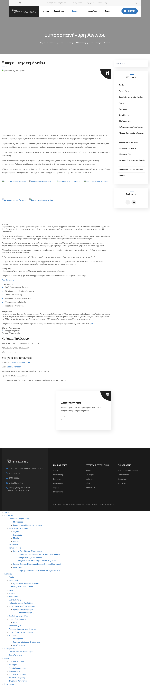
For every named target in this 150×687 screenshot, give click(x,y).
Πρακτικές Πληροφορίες (19, 519)
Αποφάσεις (102, 3)
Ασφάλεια (123, 109)
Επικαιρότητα (77, 3)
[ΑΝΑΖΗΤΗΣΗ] (145, 63)
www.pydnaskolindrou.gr (22, 362)
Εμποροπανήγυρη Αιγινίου (24, 609)
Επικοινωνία (129, 11)
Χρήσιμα (122, 175)
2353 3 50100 (14, 473)
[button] (15, 188)
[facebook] (16, 3)
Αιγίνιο (88, 470)
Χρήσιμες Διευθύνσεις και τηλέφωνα (28, 525)
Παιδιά (121, 85)
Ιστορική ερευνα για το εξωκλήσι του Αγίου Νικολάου (40, 570)
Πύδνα (88, 483)
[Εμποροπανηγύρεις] (29, 410)
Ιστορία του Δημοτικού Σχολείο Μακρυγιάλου (37, 561)
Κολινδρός (90, 475)
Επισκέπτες (58, 475)
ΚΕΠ (15, 622)
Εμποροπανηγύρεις (71, 402)
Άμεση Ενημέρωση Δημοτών (57, 3)
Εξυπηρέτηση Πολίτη (127, 148)
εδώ (92, 324)
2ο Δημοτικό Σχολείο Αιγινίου (30, 558)
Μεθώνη (89, 479)
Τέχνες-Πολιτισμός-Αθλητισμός (73, 43)
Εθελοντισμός (125, 121)
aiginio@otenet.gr (14, 367)
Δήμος (56, 487)
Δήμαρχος (13, 665)
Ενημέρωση (90, 3)
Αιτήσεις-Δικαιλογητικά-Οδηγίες (22, 629)
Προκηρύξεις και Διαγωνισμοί (131, 169)
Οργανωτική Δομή (16, 661)
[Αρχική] (24, 11)
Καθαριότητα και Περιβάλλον (131, 127)
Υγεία (121, 103)
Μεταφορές (18, 522)
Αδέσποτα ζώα (125, 154)
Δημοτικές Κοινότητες (18, 681)
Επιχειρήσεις (58, 483)
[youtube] (20, 3)
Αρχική (42, 43)
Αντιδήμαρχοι (14, 671)
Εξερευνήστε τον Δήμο (18, 528)
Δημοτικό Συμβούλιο (17, 674)
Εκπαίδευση (124, 115)
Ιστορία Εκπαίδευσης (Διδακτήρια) (27, 551)
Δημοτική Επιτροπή (17, 678)
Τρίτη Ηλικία (124, 91)
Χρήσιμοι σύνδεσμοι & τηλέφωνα (26, 642)
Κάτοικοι (52, 43)
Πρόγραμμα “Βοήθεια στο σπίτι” (26, 583)
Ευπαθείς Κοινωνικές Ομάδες (131, 97)
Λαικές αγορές (19, 645)
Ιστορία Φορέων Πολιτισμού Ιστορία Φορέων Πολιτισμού (37, 564)
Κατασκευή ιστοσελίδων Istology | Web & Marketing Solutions (95, 504)
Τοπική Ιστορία (15, 548)
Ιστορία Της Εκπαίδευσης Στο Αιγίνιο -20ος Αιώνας (39, 554)
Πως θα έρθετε (8, 280)
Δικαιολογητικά (15, 655)
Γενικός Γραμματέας (17, 668)
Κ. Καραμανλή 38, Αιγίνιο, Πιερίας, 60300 (26, 468)
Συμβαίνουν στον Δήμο (128, 142)
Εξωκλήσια (17, 567)
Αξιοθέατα (90, 487)
